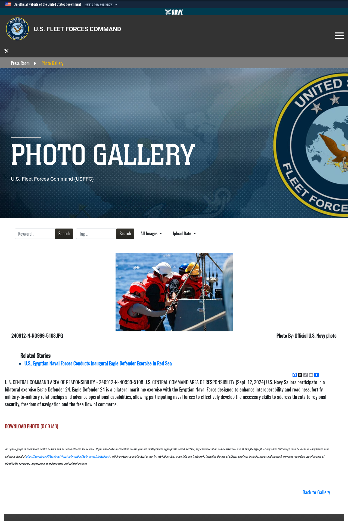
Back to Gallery (316, 492)
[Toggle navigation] (339, 35)
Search (64, 233)
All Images (150, 233)
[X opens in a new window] (6, 51)
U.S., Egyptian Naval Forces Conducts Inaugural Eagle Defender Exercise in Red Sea (98, 363)
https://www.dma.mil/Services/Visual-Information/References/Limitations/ (68, 456)
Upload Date (182, 233)
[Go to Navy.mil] (174, 11)
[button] (101, 4)
